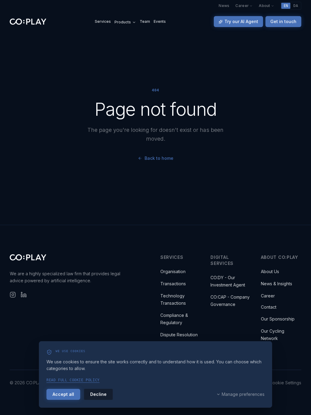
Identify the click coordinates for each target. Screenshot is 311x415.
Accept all (63, 394)
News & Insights (276, 283)
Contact (268, 307)
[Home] (28, 22)
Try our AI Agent (241, 21)
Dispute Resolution (179, 334)
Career (242, 6)
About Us (270, 271)
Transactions (173, 283)
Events (160, 21)
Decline (98, 394)
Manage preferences (243, 394)
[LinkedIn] (24, 295)
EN (286, 6)
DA (295, 6)
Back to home (159, 158)
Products (122, 22)
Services (103, 21)
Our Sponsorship (278, 318)
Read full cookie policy (73, 380)
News (224, 6)
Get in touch (283, 21)
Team (145, 21)
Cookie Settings (285, 382)
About (264, 6)
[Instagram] (13, 295)
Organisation (173, 271)
